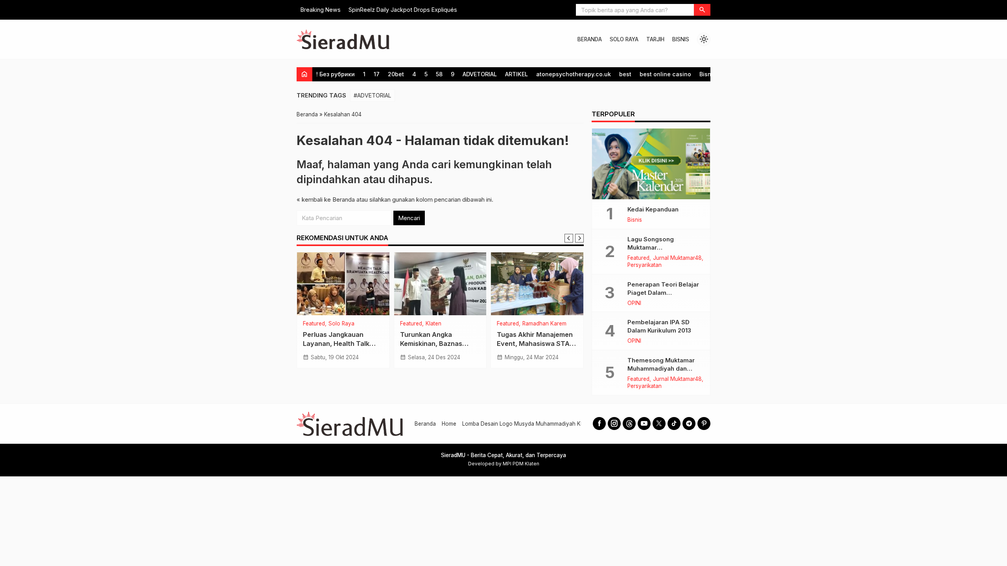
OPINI (634, 303)
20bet (396, 74)
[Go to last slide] (568, 238)
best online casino (665, 74)
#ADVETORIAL (372, 95)
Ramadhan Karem (544, 324)
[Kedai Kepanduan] (651, 164)
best (625, 74)
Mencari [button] (409, 218)
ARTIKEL (516, 74)
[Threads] (629, 423)
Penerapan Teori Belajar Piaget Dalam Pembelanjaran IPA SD (663, 293)
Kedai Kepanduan (653, 209)
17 (377, 74)
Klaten (433, 324)
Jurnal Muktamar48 (677, 258)
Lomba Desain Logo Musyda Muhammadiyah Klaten (527, 424)
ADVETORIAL (480, 74)
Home (449, 424)
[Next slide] (579, 238)
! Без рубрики (335, 74)
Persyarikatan (644, 265)
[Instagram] (614, 423)
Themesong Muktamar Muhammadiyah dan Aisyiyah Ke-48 (661, 368)
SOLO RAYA (624, 39)
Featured (314, 324)
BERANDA (589, 39)
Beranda (425, 424)
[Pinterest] (703, 423)
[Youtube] (644, 423)
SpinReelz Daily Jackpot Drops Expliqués (403, 9)
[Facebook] (599, 423)
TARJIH (655, 39)
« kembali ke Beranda (326, 199)
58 (439, 74)
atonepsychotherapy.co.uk (573, 74)
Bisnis (707, 74)
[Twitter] (659, 423)
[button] (702, 10)
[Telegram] (688, 423)
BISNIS (680, 39)
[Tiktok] (674, 423)
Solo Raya (341, 324)
